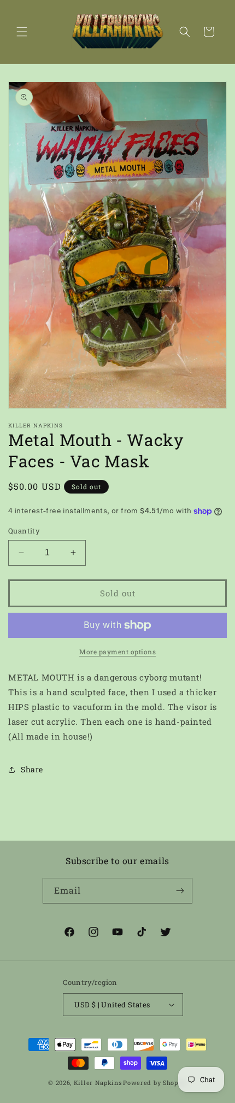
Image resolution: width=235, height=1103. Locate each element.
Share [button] (32, 769)
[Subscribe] (180, 890)
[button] (22, 32)
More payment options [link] (117, 651)
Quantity (24, 531)
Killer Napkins (98, 1082)
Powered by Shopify (155, 1082)
